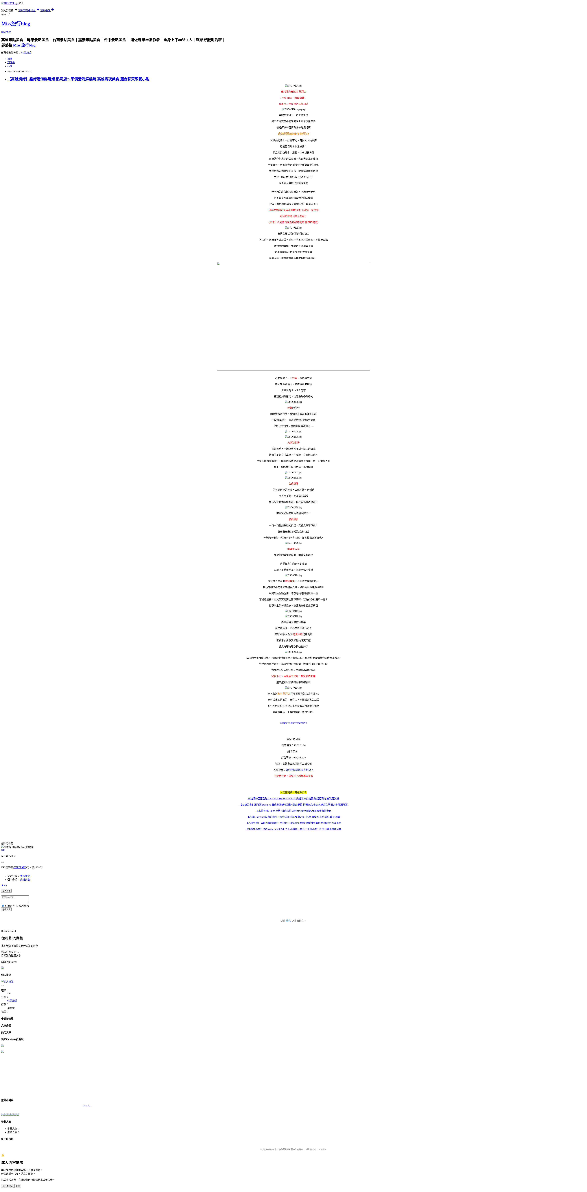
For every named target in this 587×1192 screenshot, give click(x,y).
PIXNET (270, 1149)
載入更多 (6, 891)
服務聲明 (323, 1149)
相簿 (9, 58)
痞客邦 (17, 867)
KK (3, 850)
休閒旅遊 (26, 52)
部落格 (11, 62)
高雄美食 (25, 879)
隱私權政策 (311, 1149)
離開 (18, 1186)
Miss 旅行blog (24, 45)
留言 (23, 867)
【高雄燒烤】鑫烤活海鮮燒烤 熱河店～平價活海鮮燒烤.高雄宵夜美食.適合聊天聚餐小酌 (78, 79)
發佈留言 (6, 909)
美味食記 (25, 876)
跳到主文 (6, 32)
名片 (9, 66)
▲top (4, 885)
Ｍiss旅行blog (15, 23)
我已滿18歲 (7, 1186)
